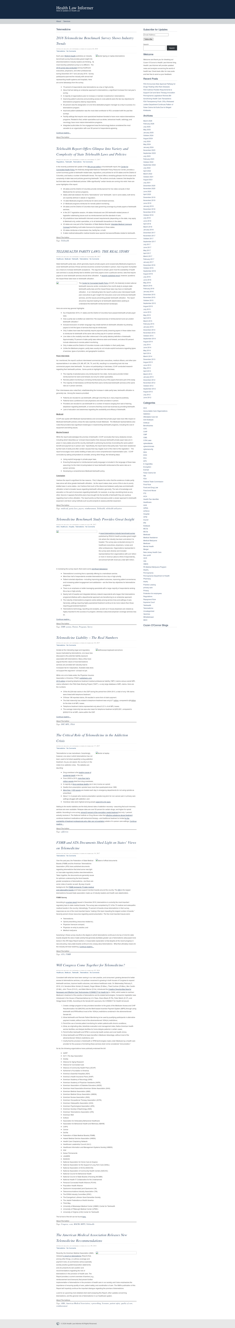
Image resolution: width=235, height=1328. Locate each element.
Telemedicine (60, 51)
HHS (145, 505)
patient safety (115, 1303)
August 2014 (148, 341)
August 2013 (148, 362)
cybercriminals (148, 446)
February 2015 (148, 324)
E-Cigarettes (148, 464)
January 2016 (148, 291)
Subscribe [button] (148, 39)
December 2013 (149, 359)
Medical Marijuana (150, 540)
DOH (145, 455)
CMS (145, 437)
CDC (145, 428)
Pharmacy (147, 578)
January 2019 (148, 206)
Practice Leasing (149, 584)
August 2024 (148, 138)
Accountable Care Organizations (155, 411)
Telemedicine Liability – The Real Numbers (87, 637)
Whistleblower (148, 617)
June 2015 (147, 312)
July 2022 (147, 168)
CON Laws (147, 440)
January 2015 (148, 327)
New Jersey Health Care (152, 552)
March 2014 (147, 356)
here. (84, 1216)
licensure (105, 1303)
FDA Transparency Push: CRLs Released (158, 101)
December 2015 (149, 294)
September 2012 (149, 388)
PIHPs (145, 581)
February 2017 (148, 259)
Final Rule (147, 484)
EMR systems (66, 626)
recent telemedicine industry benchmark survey (117, 533)
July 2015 (147, 309)
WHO (145, 620)
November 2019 (149, 200)
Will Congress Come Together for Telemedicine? (90, 964)
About (58, 21)
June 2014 (147, 347)
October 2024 (148, 135)
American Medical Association (78, 1303)
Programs (82, 626)
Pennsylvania (148, 573)
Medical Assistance (150, 537)
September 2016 (149, 271)
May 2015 (147, 315)
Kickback (146, 526)
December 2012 (149, 380)
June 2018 (147, 221)
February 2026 (148, 123)
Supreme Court (149, 602)
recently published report (111, 275)
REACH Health (70, 56)
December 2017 (149, 232)
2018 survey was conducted (66, 68)
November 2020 (149, 188)
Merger (146, 549)
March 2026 (147, 121)
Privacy (146, 590)
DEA (145, 452)
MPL (67, 724)
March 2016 (147, 285)
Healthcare (60, 259)
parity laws (73, 508)
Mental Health (148, 546)
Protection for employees (152, 593)
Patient (75, 626)
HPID (145, 517)
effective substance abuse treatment (119, 815)
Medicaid (68, 259)
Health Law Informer (74, 7)
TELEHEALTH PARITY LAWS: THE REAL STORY (92, 251)
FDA (145, 478)
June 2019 (147, 203)
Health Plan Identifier (151, 499)
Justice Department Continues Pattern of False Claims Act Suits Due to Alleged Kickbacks (158, 107)
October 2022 (148, 162)
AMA (63, 1303)
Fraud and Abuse (149, 490)
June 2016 (147, 280)
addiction (64, 831)
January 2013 (148, 377)
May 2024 (147, 144)
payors (81, 508)
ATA (119, 890)
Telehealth (68, 162)
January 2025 (148, 132)
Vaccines (146, 614)
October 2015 (148, 300)
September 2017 (149, 241)
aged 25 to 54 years (103, 802)
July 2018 (147, 218)
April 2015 (147, 318)
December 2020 (149, 185)
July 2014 (147, 344)
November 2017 (149, 235)
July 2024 (147, 141)
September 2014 (149, 338)
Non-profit (147, 555)
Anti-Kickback (148, 419)
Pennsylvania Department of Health (156, 576)
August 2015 (148, 306)
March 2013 (147, 374)
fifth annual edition (94, 166)
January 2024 (148, 147)
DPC (145, 461)
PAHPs (146, 570)
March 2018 (147, 227)
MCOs (145, 528)
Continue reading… (63, 133)
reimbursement (90, 508)
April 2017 (147, 253)
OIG (144, 561)
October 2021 (148, 176)
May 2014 (147, 350)
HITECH (146, 511)
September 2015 (149, 303)
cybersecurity (148, 449)
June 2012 (147, 397)
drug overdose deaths (81, 784)
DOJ (145, 458)
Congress (64, 1224)
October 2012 (148, 385)
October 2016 (148, 268)
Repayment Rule (149, 599)
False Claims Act (149, 472)
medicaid (64, 508)
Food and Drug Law (150, 487)
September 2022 (149, 165)
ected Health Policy (101, 283)
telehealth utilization (114, 508)
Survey (89, 626)
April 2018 (147, 224)
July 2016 (147, 277)
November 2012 (149, 382)
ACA (57, 527)
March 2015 (147, 321)
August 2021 (148, 179)
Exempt (146, 469)
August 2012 (148, 391)
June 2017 (147, 247)
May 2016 (147, 282)
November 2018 (149, 212)
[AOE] (58, 1324)
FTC (144, 493)
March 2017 (147, 256)
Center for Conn (88, 283)
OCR (145, 558)
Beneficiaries (148, 425)
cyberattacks (148, 443)
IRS (144, 523)
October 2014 (148, 335)
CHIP (145, 431)
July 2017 (147, 244)
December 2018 (149, 209)
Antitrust (146, 422)
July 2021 (147, 182)
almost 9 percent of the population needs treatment (99, 812)
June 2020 (147, 191)
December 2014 (149, 330)
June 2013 (147, 365)
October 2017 (148, 238)
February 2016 (148, 288)
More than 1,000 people (72, 790)
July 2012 (147, 394)
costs (71, 1224)
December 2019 (149, 197)
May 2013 (147, 368)
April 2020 (147, 194)
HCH (145, 496)
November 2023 (149, 150)
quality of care (126, 1303)
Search (146, 44)
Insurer (146, 520)
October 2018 (148, 215)
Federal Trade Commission (153, 481)
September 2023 (149, 153)
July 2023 (147, 156)
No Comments (71, 51)
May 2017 (147, 250)
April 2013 (147, 371)
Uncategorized (148, 611)
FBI (144, 475)
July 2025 (147, 126)
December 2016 (149, 265)
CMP (145, 434)
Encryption (147, 467)
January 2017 (148, 262)
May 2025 (147, 129)
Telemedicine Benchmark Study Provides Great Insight (95, 519)
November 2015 (149, 297)
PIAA (72, 724)
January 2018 (148, 229)
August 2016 (148, 274)
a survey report (71, 902)
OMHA (145, 564)
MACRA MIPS (79, 1224)
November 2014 (149, 332)
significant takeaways (99, 569)
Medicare (68, 972)
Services (66, 21)
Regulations (60, 162)
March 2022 (147, 173)
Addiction (146, 414)
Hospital (71, 527)
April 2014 (147, 353)
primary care (148, 587)
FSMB (68, 954)
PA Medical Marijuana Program (154, 567)
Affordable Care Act (150, 417)
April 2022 (147, 171)
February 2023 (148, 159)
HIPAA (145, 508)
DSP (62, 724)
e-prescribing (96, 1303)
